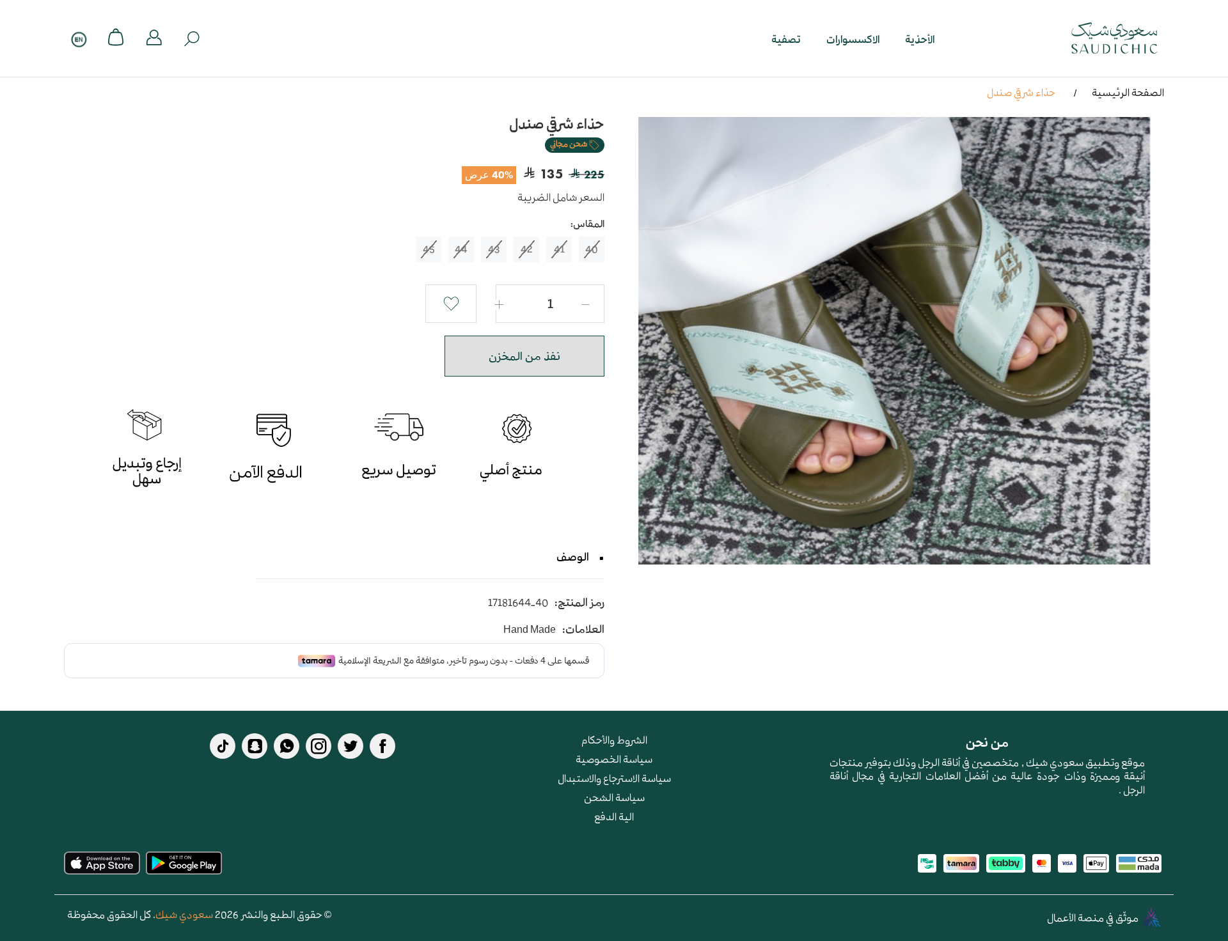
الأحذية (919, 38)
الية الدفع (614, 816)
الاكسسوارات (852, 38)
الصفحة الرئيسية (1128, 92)
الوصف (572, 556)
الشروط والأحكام (614, 740)
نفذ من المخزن (524, 356)
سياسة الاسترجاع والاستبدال (614, 778)
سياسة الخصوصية (614, 759)
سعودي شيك (184, 914)
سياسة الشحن (614, 797)
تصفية (786, 38)
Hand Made (529, 629)
